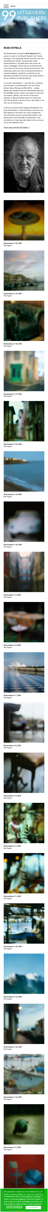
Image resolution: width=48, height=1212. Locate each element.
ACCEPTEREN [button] (33, 1207)
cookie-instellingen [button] (14, 1207)
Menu (13, 6)
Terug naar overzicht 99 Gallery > (17, 127)
